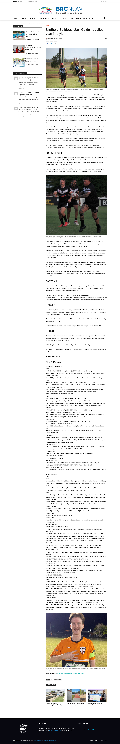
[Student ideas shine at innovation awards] (97, 695)
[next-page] (50, 709)
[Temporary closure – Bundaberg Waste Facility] (55, 695)
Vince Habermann (53, 38)
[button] (105, 18)
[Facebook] (100, 1)
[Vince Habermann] (47, 39)
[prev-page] (47, 709)
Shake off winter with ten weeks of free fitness (32, 34)
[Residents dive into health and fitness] (19, 62)
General (48, 701)
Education (90, 701)
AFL (52, 679)
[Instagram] (102, 1)
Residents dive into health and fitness (31, 60)
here (39, 732)
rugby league (57, 679)
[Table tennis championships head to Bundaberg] (19, 49)
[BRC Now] (60, 10)
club (58, 127)
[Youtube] (106, 1)
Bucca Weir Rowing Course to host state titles (70, 674)
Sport (18, 23)
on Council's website (55, 730)
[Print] (55, 43)
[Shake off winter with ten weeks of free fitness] (19, 35)
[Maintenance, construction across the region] (76, 695)
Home (14, 23)
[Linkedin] (104, 1)
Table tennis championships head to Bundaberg (33, 47)
